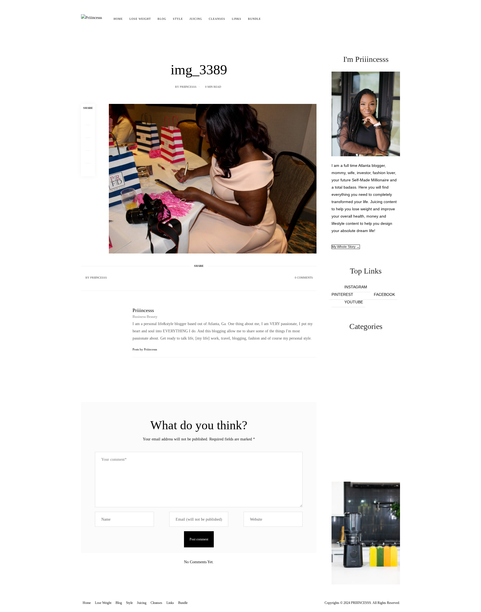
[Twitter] (88, 131)
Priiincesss (188, 86)
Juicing (196, 18)
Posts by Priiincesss (145, 349)
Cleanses (217, 18)
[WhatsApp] (88, 157)
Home (118, 18)
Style (178, 18)
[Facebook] (88, 118)
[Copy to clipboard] (88, 170)
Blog (162, 18)
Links (236, 18)
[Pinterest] (88, 144)
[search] (269, 19)
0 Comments (304, 277)
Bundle (254, 18)
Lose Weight (140, 18)
